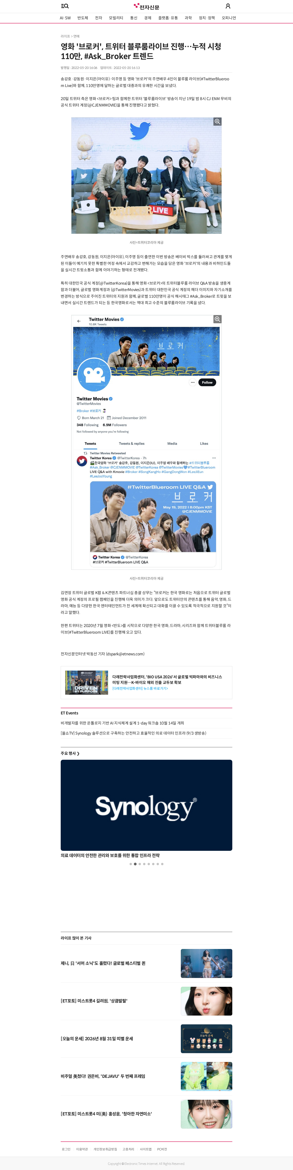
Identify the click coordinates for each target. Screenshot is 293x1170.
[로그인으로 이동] (228, 6)
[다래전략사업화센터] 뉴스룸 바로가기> (140, 688)
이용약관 (82, 1149)
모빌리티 (116, 18)
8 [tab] (162, 864)
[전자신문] (146, 6)
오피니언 (229, 18)
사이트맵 (146, 1149)
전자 (98, 18)
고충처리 (128, 1149)
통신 (133, 18)
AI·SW (65, 18)
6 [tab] (153, 864)
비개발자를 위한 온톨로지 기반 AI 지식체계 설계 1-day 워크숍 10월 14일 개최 (122, 723)
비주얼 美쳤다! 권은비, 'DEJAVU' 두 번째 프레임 (103, 1076)
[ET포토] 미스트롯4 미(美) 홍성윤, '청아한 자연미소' (106, 1114)
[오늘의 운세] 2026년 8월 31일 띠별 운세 (97, 1039)
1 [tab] (131, 864)
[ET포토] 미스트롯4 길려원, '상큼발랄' (94, 1001)
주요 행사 (70, 753)
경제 (147, 18)
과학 (188, 18)
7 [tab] (158, 864)
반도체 (82, 18)
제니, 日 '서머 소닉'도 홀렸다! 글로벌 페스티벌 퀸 (103, 963)
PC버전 (162, 1149)
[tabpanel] (146, 810)
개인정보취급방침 (105, 1149)
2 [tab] (135, 864)
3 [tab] (140, 864)
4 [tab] (144, 864)
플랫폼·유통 (168, 18)
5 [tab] (149, 864)
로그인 (66, 1149)
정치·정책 (207, 18)
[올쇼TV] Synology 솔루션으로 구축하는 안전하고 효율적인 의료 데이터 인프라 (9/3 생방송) (133, 733)
